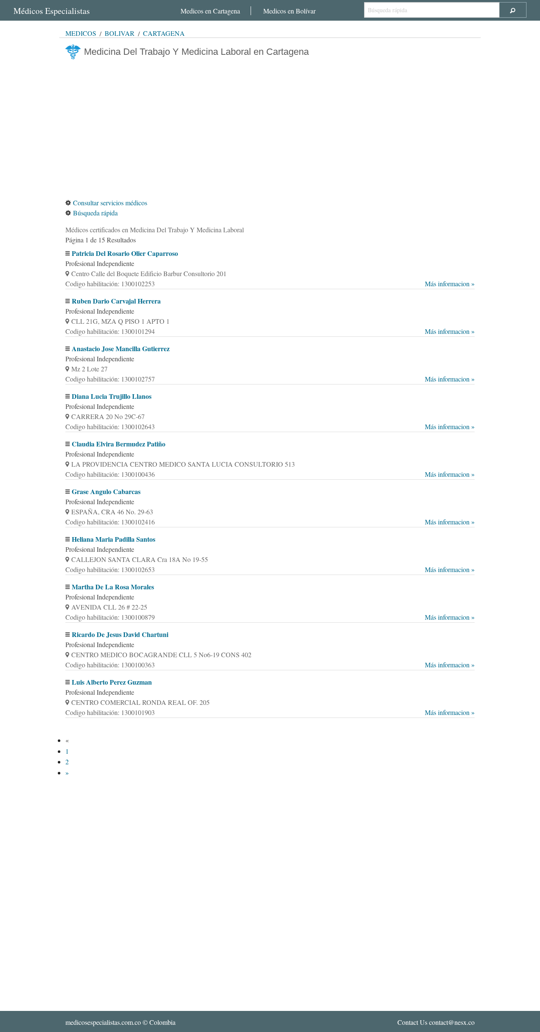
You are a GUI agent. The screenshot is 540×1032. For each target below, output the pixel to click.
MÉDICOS (80, 33)
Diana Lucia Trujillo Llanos (111, 396)
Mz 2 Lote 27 (89, 368)
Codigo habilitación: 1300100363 (270, 664)
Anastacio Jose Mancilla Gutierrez (121, 348)
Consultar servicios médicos (110, 202)
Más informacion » (450, 283)
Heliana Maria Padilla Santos (113, 539)
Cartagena (164, 33)
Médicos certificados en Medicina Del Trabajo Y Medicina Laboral (154, 229)
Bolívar (120, 33)
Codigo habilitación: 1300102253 (270, 283)
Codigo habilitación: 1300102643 (270, 426)
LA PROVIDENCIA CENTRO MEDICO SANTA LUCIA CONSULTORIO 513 (183, 464)
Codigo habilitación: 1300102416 (270, 521)
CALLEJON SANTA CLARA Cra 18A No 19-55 (139, 559)
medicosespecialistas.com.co (103, 1022)
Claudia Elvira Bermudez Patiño (118, 444)
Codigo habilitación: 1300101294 (270, 331)
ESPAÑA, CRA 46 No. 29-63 (112, 511)
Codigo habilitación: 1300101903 (270, 712)
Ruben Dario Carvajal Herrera (116, 301)
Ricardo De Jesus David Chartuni (120, 634)
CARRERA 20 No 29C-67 (108, 416)
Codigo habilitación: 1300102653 (270, 569)
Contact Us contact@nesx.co (436, 1022)
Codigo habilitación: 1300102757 (270, 378)
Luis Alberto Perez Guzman (112, 682)
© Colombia (120, 1022)
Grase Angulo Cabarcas (106, 491)
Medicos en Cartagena (210, 10)
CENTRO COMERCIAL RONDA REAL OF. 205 (140, 702)
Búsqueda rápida (95, 212)
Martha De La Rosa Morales (113, 586)
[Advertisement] (270, 129)
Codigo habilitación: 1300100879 (270, 617)
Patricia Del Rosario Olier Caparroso (125, 253)
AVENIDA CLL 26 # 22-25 (109, 606)
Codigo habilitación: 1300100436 (270, 474)
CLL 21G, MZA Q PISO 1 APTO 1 (120, 321)
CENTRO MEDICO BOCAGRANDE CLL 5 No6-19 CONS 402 (161, 654)
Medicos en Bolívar (289, 10)
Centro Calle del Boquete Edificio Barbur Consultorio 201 (149, 273)
